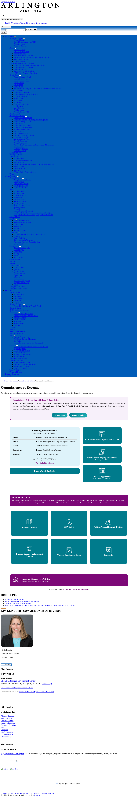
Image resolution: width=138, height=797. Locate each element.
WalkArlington (19, 257)
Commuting (18, 252)
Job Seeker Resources (21, 52)
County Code (18, 87)
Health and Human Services (19, 310)
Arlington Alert (19, 158)
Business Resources (12, 374)
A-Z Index (8, 376)
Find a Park (18, 275)
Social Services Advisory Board (24, 71)
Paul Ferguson (19, 110)
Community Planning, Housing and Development (31, 120)
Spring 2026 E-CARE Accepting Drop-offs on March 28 (33, 215)
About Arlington (10, 176)
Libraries (17, 277)
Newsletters (18, 197)
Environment (13, 232)
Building (12, 219)
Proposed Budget (20, 46)
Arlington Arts (19, 294)
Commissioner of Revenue (23, 118)
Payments (12, 345)
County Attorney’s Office (22, 122)
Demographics (19, 182)
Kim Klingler (18, 106)
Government (14, 381)
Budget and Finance (16, 38)
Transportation (14, 246)
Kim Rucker (18, 102)
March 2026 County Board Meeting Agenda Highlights (33, 213)
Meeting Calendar (15, 155)
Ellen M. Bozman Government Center (18, 681)
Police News (18, 209)
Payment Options (20, 349)
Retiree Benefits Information (23, 56)
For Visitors (18, 298)
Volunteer (17, 170)
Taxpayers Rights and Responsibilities (18, 603)
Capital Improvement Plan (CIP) (25, 42)
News (11, 189)
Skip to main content (8, 2)
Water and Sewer (19, 356)
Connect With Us (20, 195)
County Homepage (7, 793)
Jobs (2, 727)
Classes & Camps (15, 308)
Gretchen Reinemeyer (21, 104)
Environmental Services (22, 133)
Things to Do (14, 265)
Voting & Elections (15, 372)
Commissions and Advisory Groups (21, 63)
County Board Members (22, 79)
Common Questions (8, 725)
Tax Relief (17, 341)
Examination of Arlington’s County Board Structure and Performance (37, 89)
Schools (12, 261)
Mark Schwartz (19, 108)
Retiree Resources (20, 54)
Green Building (19, 224)
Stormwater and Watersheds (23, 240)
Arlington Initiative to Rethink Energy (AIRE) (29, 234)
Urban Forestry (19, 244)
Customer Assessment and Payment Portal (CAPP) (31, 347)
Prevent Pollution (20, 238)
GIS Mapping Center (21, 186)
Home (6, 381)
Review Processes (20, 230)
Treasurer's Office (20, 151)
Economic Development (22, 129)
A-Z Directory (6, 718)
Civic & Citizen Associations (23, 314)
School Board (18, 98)
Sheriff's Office (19, 166)
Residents (8, 290)
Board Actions (19, 83)
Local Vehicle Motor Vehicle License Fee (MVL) (22, 601)
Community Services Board (23, 67)
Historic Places (19, 302)
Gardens (17, 236)
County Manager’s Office (22, 125)
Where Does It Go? (20, 368)
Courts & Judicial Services (23, 127)
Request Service (7, 721)
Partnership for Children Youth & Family (28, 306)
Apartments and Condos (22, 362)
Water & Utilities (15, 370)
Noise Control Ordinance (18, 331)
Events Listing (19, 203)
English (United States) (26, 15)
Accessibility (6, 736)
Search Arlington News (22, 205)
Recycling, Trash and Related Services (27, 242)
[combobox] (12, 19)
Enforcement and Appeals (22, 222)
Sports (16, 285)
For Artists (17, 296)
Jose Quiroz (18, 100)
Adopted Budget (19, 40)
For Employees (7, 734)
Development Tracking (21, 184)
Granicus (37, 795)
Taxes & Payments (20, 353)
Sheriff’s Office (19, 147)
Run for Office (19, 323)
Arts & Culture (19, 267)
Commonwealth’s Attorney (23, 160)
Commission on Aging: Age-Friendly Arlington (30, 65)
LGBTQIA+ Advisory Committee (25, 73)
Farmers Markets (19, 273)
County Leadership (16, 90)
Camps (16, 269)
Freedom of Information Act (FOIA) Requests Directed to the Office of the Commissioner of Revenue (39, 605)
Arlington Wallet (19, 44)
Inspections (17, 226)
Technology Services (21, 149)
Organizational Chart (21, 96)
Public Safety (14, 156)
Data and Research (15, 178)
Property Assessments (21, 337)
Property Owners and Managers (24, 364)
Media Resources (20, 201)
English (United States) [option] (26, 23)
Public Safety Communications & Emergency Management (34, 145)
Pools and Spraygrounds (22, 281)
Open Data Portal (20, 188)
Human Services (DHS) (22, 137)
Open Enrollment (20, 61)
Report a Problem (8, 723)
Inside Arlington (19, 207)
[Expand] (15, 36)
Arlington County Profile (22, 180)
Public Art (17, 300)
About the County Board (22, 77)
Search (3, 30)
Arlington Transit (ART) (22, 248)
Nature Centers (19, 279)
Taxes (11, 335)
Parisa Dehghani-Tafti (21, 112)
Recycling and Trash (16, 360)
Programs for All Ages (21, 283)
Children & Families (16, 304)
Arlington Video (19, 193)
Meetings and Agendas (21, 81)
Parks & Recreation (20, 141)
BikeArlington (19, 250)
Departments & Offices (17, 116)
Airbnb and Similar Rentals (14, 599)
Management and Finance (22, 139)
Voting (11, 174)
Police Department (20, 143)
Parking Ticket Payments (22, 354)
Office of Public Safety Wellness (25, 172)
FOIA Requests (7, 732)
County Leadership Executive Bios (26, 94)
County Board (14, 75)
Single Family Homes (21, 366)
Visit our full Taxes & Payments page (75, 589)
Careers (12, 48)
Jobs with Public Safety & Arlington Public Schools (31, 57)
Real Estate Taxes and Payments (25, 339)
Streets (16, 255)
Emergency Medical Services (24, 135)
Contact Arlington (48, 793)
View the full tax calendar (44, 463)
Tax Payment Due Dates (22, 351)
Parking (16, 254)
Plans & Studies (14, 217)
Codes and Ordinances (21, 221)
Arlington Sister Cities (17, 287)
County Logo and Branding (23, 211)
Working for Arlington (21, 59)
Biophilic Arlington (20, 69)
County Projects (14, 114)
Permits (16, 228)
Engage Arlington (15, 153)
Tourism (12, 263)
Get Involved (18, 85)
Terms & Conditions (22, 793)
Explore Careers (19, 50)
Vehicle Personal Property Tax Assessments (28, 343)
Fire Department (19, 131)
